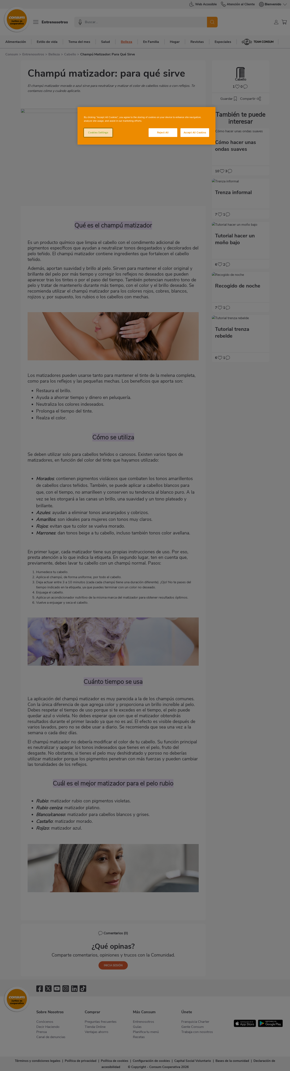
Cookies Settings (98, 132)
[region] (146, 126)
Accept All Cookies (195, 132)
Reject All (163, 132)
